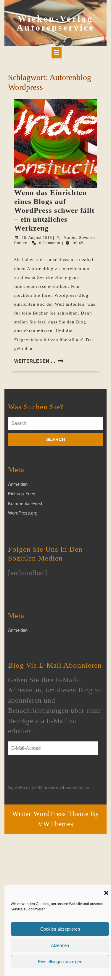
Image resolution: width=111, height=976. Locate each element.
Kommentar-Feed (25, 503)
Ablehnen (60, 945)
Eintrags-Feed (21, 493)
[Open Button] (56, 52)
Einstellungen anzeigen (60, 961)
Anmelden (18, 484)
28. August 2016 (37, 238)
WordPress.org (22, 512)
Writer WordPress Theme (50, 814)
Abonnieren (31, 773)
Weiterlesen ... (34, 361)
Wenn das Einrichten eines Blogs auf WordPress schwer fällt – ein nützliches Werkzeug (54, 210)
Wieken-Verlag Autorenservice (55, 23)
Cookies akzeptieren (60, 928)
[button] (106, 892)
